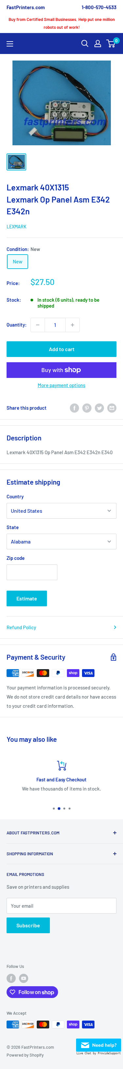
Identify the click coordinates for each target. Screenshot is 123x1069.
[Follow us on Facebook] (11, 978)
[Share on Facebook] (74, 408)
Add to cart (61, 349)
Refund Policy (21, 627)
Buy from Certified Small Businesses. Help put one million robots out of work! (62, 23)
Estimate (26, 598)
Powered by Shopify (25, 1055)
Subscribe (28, 925)
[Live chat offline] (98, 1043)
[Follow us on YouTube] (23, 978)
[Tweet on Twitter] (99, 408)
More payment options (61, 385)
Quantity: (17, 325)
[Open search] (85, 43)
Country (15, 496)
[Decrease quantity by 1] (38, 325)
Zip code (16, 558)
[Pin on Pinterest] (87, 408)
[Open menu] (10, 43)
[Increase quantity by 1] (72, 325)
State (13, 527)
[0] (111, 43)
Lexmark (17, 226)
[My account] (97, 43)
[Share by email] (111, 408)
